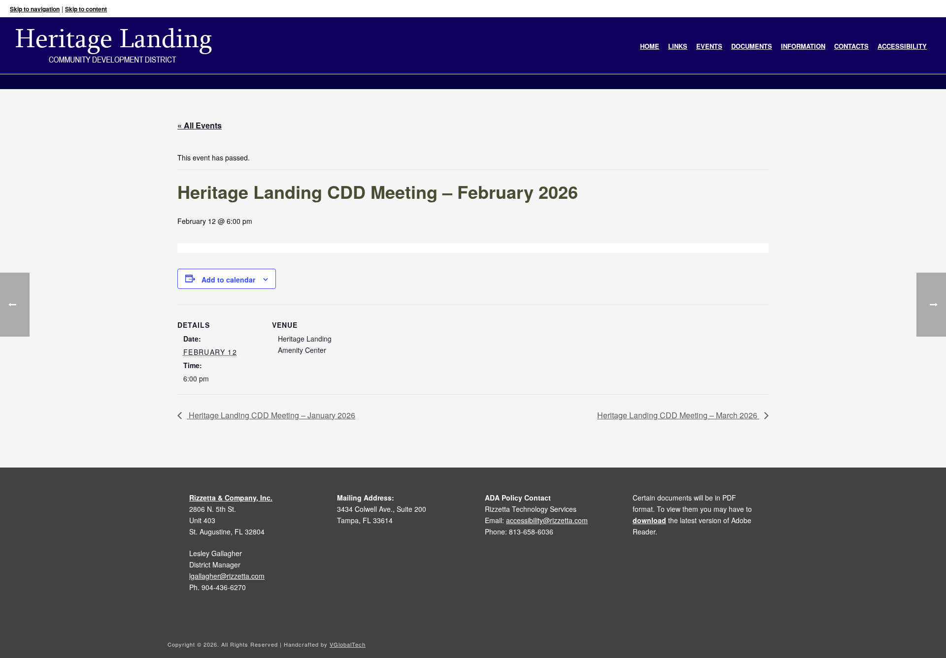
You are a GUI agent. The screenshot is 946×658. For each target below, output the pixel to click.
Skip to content (86, 8)
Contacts (851, 46)
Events (709, 46)
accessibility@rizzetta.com (547, 520)
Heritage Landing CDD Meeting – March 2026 (678, 415)
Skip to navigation (35, 8)
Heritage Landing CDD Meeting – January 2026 (271, 415)
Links (677, 46)
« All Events (199, 125)
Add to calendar (228, 279)
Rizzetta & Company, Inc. (230, 497)
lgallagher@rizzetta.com (227, 576)
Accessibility (902, 46)
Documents (751, 46)
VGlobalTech (348, 644)
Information (803, 46)
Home (649, 46)
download (649, 520)
